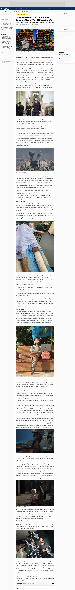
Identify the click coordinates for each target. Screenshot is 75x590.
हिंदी (12, 0)
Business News (67, 56)
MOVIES (15, 0)
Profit (9, 0)
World (5, 0)
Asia (31, 8)
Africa (47, 8)
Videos (50, 8)
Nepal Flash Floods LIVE (68, 58)
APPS (48, 0)
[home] (6, 8)
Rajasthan (52, 0)
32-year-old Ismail (22, 68)
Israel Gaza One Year (48, 587)
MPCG (57, 0)
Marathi (60, 0)
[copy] (53, 27)
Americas (42, 8)
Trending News (4, 34)
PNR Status (66, 54)
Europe (34, 8)
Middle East (21, 8)
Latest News (61, 54)
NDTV (2, 0)
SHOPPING (44, 0)
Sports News (61, 58)
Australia (38, 8)
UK (16, 8)
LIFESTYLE (27, 0)
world (20, 586)
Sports (54, 8)
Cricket (19, 0)
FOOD (23, 0)
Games (39, 0)
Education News (61, 56)
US (14, 8)
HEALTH (32, 0)
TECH (36, 0)
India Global (26, 8)
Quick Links (61, 52)
